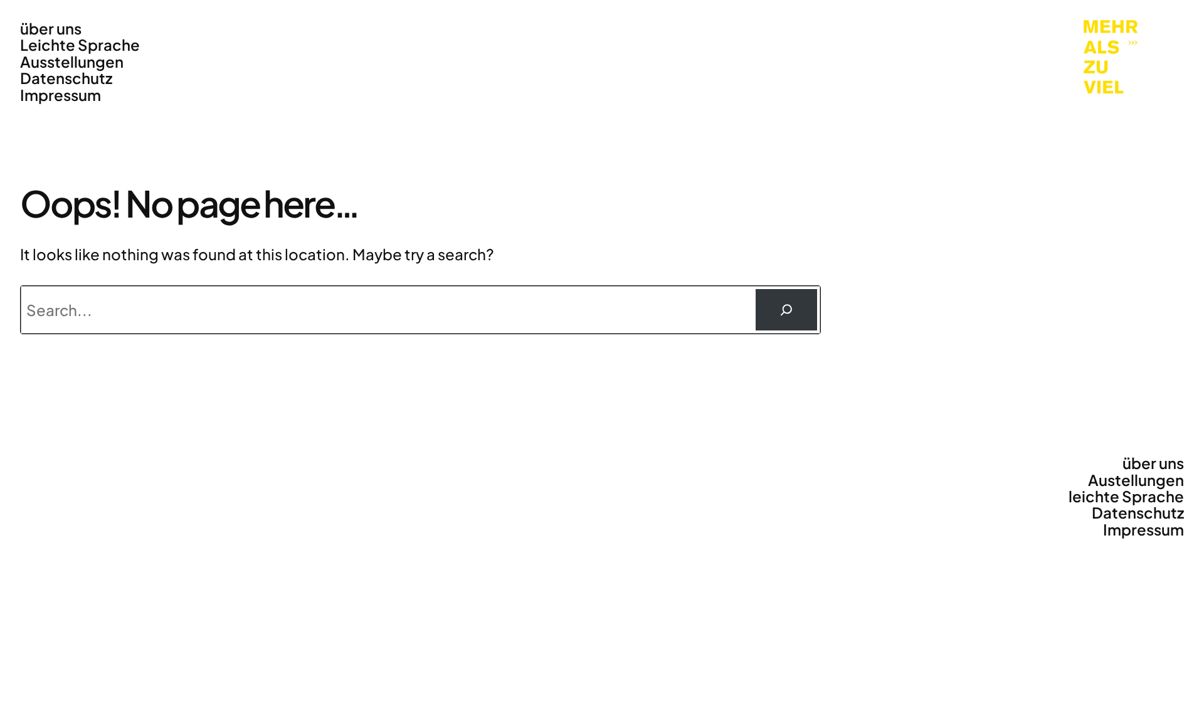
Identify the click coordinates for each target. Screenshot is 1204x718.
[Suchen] (786, 309)
